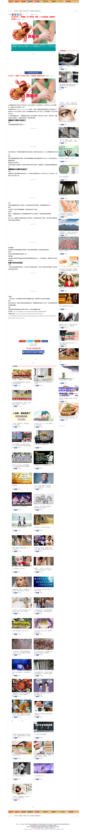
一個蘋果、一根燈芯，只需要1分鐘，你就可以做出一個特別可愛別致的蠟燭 (68, 104)
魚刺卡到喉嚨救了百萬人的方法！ (20, 630)
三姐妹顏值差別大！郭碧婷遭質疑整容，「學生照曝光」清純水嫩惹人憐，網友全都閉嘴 (43, 611)
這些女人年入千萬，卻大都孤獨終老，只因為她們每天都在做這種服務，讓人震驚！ (20, 466)
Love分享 (76, 815)
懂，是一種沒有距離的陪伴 (19, 527)
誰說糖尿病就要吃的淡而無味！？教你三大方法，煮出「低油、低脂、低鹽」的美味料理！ (68, 418)
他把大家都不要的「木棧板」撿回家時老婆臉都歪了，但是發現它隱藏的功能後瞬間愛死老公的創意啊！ (43, 674)
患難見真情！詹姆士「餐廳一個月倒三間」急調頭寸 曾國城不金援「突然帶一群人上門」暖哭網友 (43, 549)
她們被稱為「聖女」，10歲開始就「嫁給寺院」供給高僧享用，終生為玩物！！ (21, 591)
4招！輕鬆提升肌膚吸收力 (19, 775)
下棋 (60, 361)
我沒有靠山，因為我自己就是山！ (42, 527)
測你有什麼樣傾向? (64, 176)
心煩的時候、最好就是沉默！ (41, 444)
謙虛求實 (14, 485)
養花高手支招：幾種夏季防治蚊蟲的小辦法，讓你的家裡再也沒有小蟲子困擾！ (21, 715)
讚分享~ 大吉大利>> (64, 250)
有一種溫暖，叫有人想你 (18, 568)
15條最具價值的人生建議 (65, 380)
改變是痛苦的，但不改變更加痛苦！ (43, 465)
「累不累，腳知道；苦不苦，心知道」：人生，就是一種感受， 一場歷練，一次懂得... (68, 141)
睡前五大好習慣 (16, 755)
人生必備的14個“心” (39, 775)
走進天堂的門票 (63, 195)
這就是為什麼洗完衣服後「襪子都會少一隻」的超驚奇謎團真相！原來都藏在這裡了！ (21, 736)
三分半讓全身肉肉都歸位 (40, 734)
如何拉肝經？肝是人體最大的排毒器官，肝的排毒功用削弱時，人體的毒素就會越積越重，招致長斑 (68, 271)
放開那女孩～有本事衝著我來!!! (20, 506)
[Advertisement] (43, 6)
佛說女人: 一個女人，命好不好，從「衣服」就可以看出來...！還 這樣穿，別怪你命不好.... (43, 570)
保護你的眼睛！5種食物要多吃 (66, 121)
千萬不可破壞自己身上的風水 (66, 306)
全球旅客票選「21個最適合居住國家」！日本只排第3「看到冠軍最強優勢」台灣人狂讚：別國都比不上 (21, 446)
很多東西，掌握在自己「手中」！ (67, 158)
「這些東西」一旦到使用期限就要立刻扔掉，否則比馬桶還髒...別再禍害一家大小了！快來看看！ (21, 653)
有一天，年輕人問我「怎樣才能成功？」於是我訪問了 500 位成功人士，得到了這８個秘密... (42, 487)
